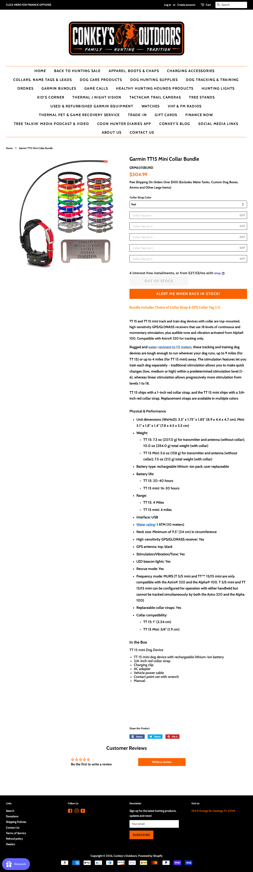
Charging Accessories (191, 71)
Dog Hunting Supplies (154, 80)
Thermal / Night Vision (96, 97)
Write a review (162, 762)
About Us (112, 132)
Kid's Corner (50, 97)
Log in (167, 5)
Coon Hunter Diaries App (124, 124)
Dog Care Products (101, 80)
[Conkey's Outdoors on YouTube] (83, 811)
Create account (186, 5)
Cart (208, 5)
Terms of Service (16, 833)
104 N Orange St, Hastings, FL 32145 (213, 811)
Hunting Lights (218, 88)
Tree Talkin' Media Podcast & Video (51, 124)
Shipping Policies (16, 822)
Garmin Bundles (59, 88)
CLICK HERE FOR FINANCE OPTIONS (28, 5)
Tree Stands (202, 97)
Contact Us (142, 132)
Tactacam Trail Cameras (155, 97)
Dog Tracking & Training (212, 80)
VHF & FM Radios (185, 106)
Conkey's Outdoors (125, 856)
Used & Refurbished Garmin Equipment (91, 106)
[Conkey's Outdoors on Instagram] (76, 811)
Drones (25, 88)
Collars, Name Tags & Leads (42, 80)
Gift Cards (166, 115)
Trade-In (137, 115)
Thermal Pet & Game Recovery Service (79, 115)
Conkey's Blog (174, 124)
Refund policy (14, 838)
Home (40, 71)
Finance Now (199, 115)
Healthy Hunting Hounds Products (155, 88)
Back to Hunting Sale (77, 71)
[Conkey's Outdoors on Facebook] (70, 811)
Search (10, 811)
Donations (12, 816)
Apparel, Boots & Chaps (134, 71)
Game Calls (96, 88)
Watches (151, 106)
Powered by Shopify (150, 856)
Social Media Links (218, 124)
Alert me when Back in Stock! (188, 294)
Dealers (10, 844)
